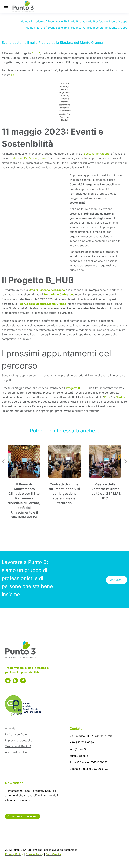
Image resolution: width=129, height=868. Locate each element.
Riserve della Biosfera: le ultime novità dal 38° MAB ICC (105, 491)
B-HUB (36, 53)
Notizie (40, 27)
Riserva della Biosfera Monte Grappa (42, 303)
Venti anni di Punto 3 (18, 746)
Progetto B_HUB (76, 388)
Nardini (120, 397)
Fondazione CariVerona (23, 158)
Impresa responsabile (18, 740)
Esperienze (38, 21)
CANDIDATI (117, 579)
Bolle (107, 397)
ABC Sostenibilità (16, 752)
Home (24, 21)
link (13, 75)
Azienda (10, 728)
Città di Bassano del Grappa (47, 290)
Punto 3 (45, 158)
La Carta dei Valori (17, 734)
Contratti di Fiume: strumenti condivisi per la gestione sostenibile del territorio (64, 493)
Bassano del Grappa (97, 153)
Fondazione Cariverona (59, 294)
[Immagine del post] (24, 461)
